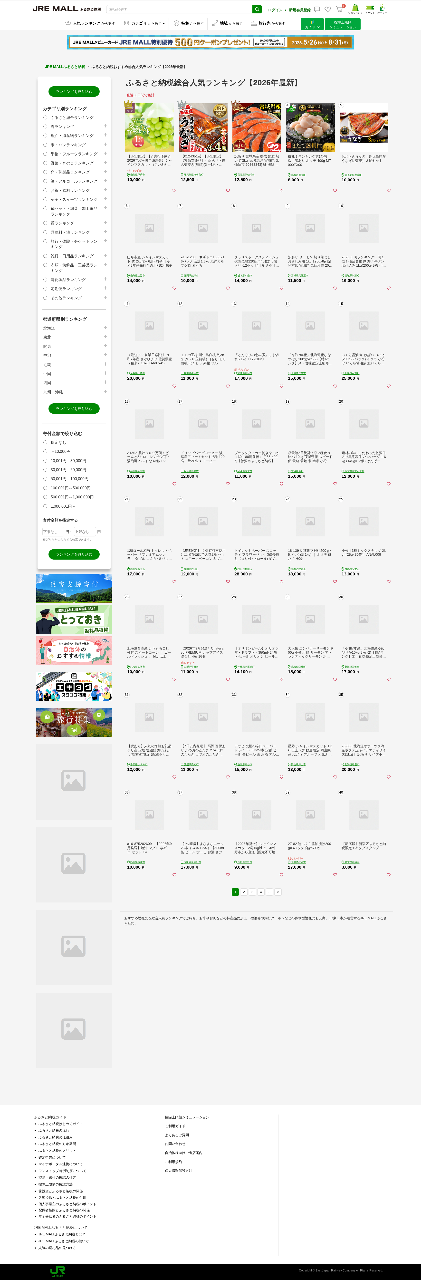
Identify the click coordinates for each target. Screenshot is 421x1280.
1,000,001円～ (63, 506)
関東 (47, 346)
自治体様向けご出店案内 (183, 1153)
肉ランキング (62, 127)
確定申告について (52, 1157)
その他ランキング (66, 298)
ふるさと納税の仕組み (55, 1137)
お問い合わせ (175, 1144)
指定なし (58, 442)
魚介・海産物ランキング (72, 136)
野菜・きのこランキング (72, 163)
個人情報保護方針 (178, 1171)
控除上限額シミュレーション (187, 1117)
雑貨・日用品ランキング (72, 256)
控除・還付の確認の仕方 (57, 1177)
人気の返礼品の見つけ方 (57, 1248)
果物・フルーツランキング (74, 154)
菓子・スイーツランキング (74, 199)
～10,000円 (60, 451)
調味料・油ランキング (70, 232)
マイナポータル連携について (60, 1164)
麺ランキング (62, 223)
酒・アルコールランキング (74, 181)
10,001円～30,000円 (68, 461)
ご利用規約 (173, 1162)
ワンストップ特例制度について (62, 1171)
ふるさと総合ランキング (72, 118)
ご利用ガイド (175, 1126)
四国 (47, 383)
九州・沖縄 (53, 392)
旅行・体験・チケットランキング (74, 244)
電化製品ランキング (68, 280)
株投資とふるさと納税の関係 (60, 1191)
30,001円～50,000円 (68, 470)
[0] (339, 9)
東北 (47, 337)
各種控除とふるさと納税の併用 (62, 1198)
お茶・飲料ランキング (70, 190)
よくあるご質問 (177, 1135)
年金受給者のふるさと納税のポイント (67, 1216)
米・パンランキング (68, 145)
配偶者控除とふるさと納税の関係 (64, 1210)
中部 (47, 355)
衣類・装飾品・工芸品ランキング (74, 267)
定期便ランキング (66, 289)
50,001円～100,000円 (69, 479)
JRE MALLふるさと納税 (65, 67)
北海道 (49, 328)
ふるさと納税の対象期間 (57, 1144)
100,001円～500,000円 (71, 488)
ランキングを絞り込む (74, 91)
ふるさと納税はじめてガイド (60, 1124)
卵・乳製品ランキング (70, 172)
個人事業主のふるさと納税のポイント (67, 1204)
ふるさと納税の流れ (53, 1130)
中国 (47, 374)
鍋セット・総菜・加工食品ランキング (74, 211)
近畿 (47, 365)
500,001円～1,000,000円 (72, 497)
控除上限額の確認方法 (55, 1184)
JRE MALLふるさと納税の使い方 (63, 1241)
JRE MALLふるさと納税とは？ (62, 1234)
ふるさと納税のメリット (57, 1151)
